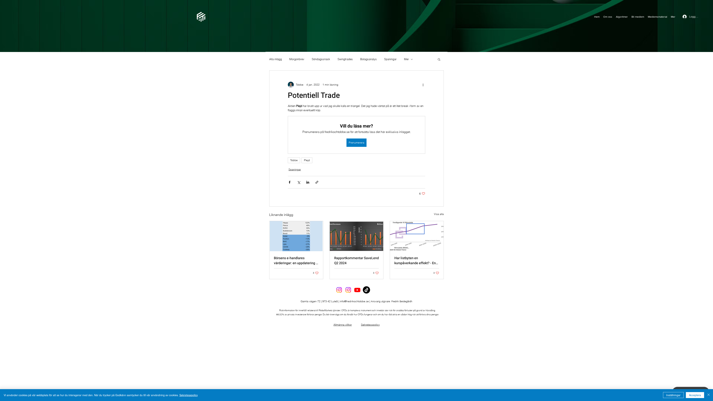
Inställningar (673, 395)
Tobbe (294, 160)
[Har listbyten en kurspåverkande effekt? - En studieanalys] (417, 236)
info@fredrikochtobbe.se (354, 301)
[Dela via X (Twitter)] (298, 182)
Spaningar (390, 59)
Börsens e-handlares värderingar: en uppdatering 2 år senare (296, 261)
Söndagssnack (321, 59)
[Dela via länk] (317, 182)
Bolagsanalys (368, 59)
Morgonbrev (296, 59)
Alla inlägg (275, 59)
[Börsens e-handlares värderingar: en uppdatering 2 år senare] (296, 236)
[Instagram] (339, 290)
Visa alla (439, 214)
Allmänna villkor (342, 324)
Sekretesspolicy (370, 324)
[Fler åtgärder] (423, 84)
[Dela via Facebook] (289, 182)
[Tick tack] (366, 290)
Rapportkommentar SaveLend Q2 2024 (356, 261)
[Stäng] (708, 395)
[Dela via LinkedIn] (308, 182)
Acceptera (695, 395)
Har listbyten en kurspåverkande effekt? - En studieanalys (415, 261)
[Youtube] (357, 290)
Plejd (307, 160)
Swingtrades (345, 59)
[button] (439, 59)
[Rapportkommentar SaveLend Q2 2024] (356, 236)
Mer (406, 59)
